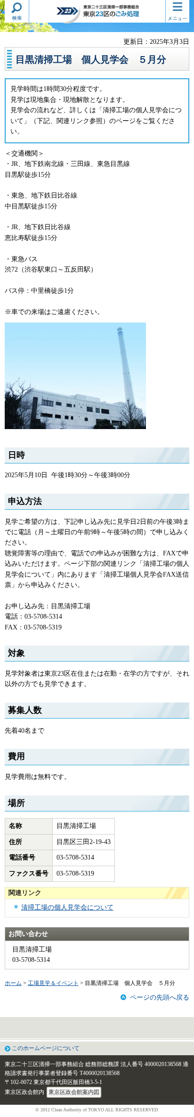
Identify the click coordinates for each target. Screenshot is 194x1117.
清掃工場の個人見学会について (67, 907)
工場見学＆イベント (53, 983)
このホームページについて (46, 1048)
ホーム (13, 983)
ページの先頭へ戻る (159, 997)
